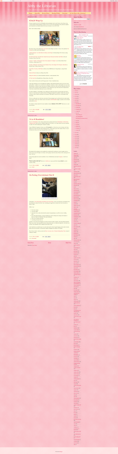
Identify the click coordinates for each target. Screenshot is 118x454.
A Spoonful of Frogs (80, 64)
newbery (75, 324)
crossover (75, 221)
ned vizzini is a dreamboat (76, 320)
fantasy (75, 243)
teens (74, 411)
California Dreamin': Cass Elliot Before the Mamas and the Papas (40, 52)
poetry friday (76, 345)
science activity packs (77, 385)
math (74, 296)
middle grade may (77, 302)
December (78, 103)
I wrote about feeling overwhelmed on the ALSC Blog (43, 201)
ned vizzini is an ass (77, 322)
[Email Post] (43, 109)
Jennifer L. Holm (80, 38)
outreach (75, 334)
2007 (76, 147)
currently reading (77, 223)
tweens (75, 417)
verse (75, 423)
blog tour (75, 188)
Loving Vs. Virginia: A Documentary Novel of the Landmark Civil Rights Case (43, 60)
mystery (75, 313)
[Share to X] (48, 109)
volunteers (75, 427)
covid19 (75, 218)
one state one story (77, 331)
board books (76, 190)
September (78, 109)
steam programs (76, 398)
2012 (76, 138)
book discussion (76, 195)
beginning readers (77, 183)
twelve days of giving (77, 419)
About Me (37, 13)
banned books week (77, 176)
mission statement (77, 305)
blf (74, 187)
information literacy (77, 274)
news (74, 326)
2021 (76, 92)
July (77, 113)
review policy (76, 375)
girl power (75, 252)
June (77, 120)
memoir (75, 299)
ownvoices (75, 335)
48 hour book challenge (76, 156)
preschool (75, 349)
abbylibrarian (81, 26)
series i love (76, 393)
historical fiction (76, 266)
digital (75, 228)
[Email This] (45, 109)
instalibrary (76, 277)
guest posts (75, 261)
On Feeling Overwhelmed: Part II (41, 175)
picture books (76, 341)
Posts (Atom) (34, 245)
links (74, 288)
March (77, 126)
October (77, 107)
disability (75, 230)
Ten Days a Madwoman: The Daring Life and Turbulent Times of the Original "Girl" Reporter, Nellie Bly (47, 64)
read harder (76, 358)
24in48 (33, 111)
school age (75, 382)
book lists (75, 197)
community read (76, 213)
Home (30, 13)
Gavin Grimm (79, 74)
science (75, 383)
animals (75, 164)
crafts (75, 219)
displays (75, 231)
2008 (76, 145)
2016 (76, 102)
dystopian (75, 233)
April (77, 124)
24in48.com (48, 161)
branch (75, 202)
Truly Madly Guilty (80, 46)
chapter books (76, 205)
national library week (77, 316)
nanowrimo (76, 314)
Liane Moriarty (79, 47)
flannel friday (76, 247)
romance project (76, 378)
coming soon (76, 211)
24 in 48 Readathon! (36, 119)
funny (75, 249)
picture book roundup (77, 339)
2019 (76, 96)
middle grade (76, 301)
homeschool (76, 269)
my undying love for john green (77, 311)
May (77, 122)
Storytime (64, 13)
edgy (74, 238)
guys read (75, 262)
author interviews (77, 173)
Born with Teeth (45, 48)
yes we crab (76, 442)
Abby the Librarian (42, 5)
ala (74, 162)
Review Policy (45, 13)
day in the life (76, 226)
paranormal (76, 337)
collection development (76, 209)
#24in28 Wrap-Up (36, 20)
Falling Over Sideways (33, 75)
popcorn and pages (77, 346)
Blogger (61, 451)
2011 (76, 140)
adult (74, 157)
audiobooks (76, 171)
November (78, 105)
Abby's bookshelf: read (83, 35)
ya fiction (75, 441)
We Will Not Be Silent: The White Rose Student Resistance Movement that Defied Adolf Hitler (46, 56)
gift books (75, 251)
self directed (76, 391)
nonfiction (75, 328)
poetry (75, 343)
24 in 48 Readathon (34, 121)
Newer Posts (31, 242)
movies (75, 307)
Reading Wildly (56, 13)
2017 (76, 100)
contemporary (76, 216)
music (75, 308)
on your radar (76, 329)
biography (75, 185)
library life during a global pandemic (77, 283)
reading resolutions (77, 367)
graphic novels (76, 257)
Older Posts (68, 242)
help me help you (77, 264)
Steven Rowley (79, 56)
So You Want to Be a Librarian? (78, 13)
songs (75, 394)
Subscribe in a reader (77, 24)
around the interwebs (77, 166)
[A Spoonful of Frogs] (75, 67)
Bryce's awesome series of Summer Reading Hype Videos (55, 231)
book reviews (76, 198)
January (77, 130)
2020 (76, 94)
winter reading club (77, 436)
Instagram (60, 156)
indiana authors (76, 272)
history (75, 267)
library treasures (76, 285)
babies (75, 175)
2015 (76, 132)
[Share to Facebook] (49, 109)
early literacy (76, 235)
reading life (76, 366)
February (77, 128)
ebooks (75, 236)
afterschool (76, 161)
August (77, 111)
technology (76, 407)
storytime (75, 401)
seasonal (75, 389)
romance (75, 377)
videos (75, 425)
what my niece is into (77, 431)
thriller (75, 414)
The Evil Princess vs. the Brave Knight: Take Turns (82, 37)
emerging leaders (77, 240)
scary (75, 380)
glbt (74, 256)
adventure (75, 159)
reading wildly (76, 372)
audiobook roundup (77, 168)
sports (75, 396)
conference (75, 214)
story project (76, 399)
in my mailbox (76, 271)
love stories (76, 290)
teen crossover (76, 409)
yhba (74, 444)
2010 (76, 142)
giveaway (75, 254)
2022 (76, 90)
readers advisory (76, 361)
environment (76, 241)
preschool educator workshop (77, 352)
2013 (76, 136)
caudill (75, 203)
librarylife (75, 286)
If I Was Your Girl (32, 78)
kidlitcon (75, 279)
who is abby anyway (77, 434)
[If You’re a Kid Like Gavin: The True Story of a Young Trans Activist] (75, 73)
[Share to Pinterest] (50, 109)
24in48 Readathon (54, 99)
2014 (76, 134)
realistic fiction (76, 373)
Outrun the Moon (32, 72)
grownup (75, 259)
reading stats (76, 370)
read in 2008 (76, 360)
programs (75, 356)
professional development (76, 354)
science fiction (76, 388)
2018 (76, 98)
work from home (77, 439)
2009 (76, 143)
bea (74, 182)
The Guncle (79, 55)
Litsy (36, 101)
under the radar (76, 422)
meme (75, 297)
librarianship (34, 238)
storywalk (75, 403)
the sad (75, 412)
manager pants (76, 291)
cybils (75, 225)
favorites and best (77, 245)
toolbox (75, 416)
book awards (76, 192)
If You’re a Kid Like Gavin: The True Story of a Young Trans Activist (83, 73)
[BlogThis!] (47, 109)
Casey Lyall (79, 65)
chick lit (75, 207)
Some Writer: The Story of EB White (36, 68)
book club (75, 193)
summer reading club (77, 404)
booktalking (76, 200)
